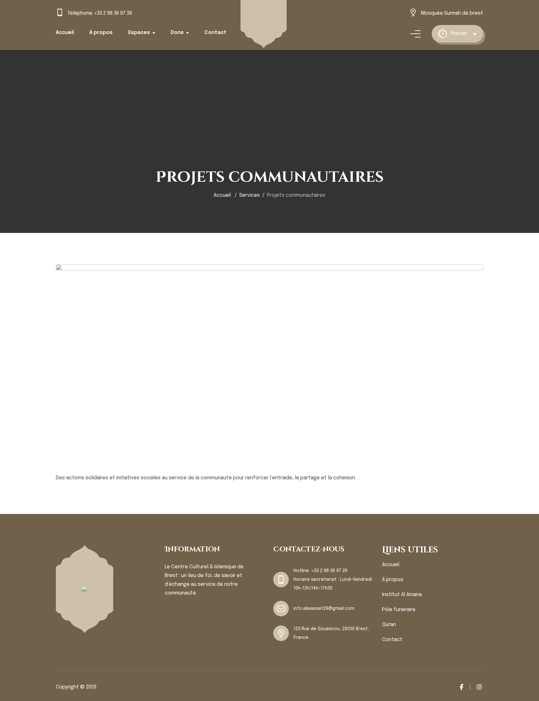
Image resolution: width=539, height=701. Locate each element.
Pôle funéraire (398, 609)
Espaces (139, 32)
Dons (177, 32)
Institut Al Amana (402, 594)
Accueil (65, 32)
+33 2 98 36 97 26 (113, 13)
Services (249, 195)
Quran (389, 624)
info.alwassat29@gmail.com (324, 608)
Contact (215, 32)
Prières (458, 33)
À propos (101, 32)
